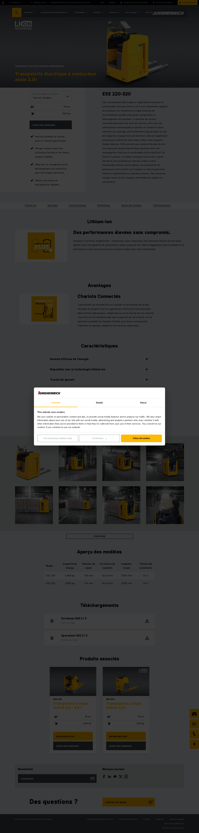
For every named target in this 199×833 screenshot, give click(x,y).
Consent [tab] (55, 402)
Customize (97, 438)
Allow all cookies (141, 438)
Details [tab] (99, 402)
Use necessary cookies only (58, 438)
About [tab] (143, 402)
